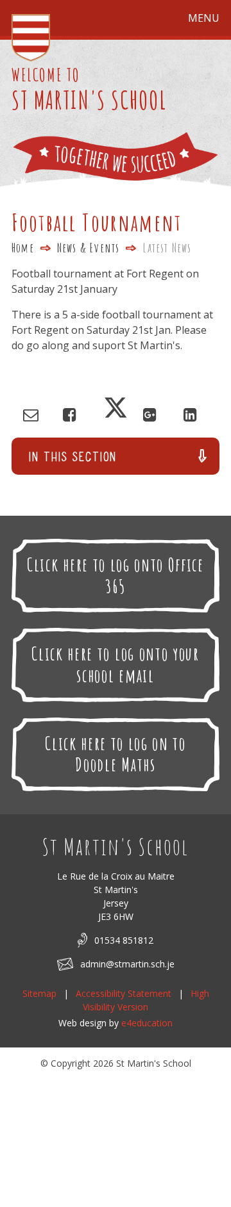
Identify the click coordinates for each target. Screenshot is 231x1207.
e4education (147, 1023)
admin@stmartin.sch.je (127, 964)
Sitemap (39, 993)
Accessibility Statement (123, 993)
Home (23, 248)
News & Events (88, 248)
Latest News (166, 248)
